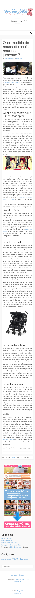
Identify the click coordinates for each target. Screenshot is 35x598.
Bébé (3, 559)
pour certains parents (12, 82)
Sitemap (21, 575)
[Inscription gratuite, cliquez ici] (18, 496)
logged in (14, 457)
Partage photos (6, 538)
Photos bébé (20, 579)
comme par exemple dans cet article (17, 198)
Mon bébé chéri (9, 58)
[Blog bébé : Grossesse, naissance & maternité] (17, 11)
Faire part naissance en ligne (11, 545)
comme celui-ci (8, 439)
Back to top (18, 593)
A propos (14, 575)
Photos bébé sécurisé (9, 542)
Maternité (19, 58)
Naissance (26, 559)
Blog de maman (15, 547)
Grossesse (8, 559)
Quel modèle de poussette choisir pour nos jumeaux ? (17, 48)
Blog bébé (20, 591)
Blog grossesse (6, 540)
